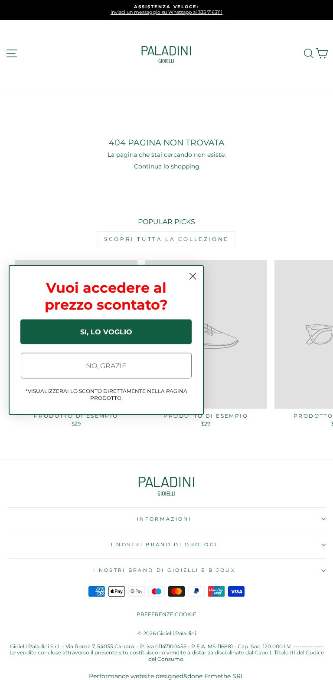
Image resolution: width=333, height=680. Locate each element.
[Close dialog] (192, 276)
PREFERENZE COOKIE (166, 614)
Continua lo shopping (166, 166)
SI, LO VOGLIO (106, 331)
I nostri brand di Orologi (164, 544)
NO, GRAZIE (106, 365)
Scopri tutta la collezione (166, 239)
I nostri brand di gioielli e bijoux (164, 570)
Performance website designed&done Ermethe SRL (166, 676)
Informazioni (164, 519)
